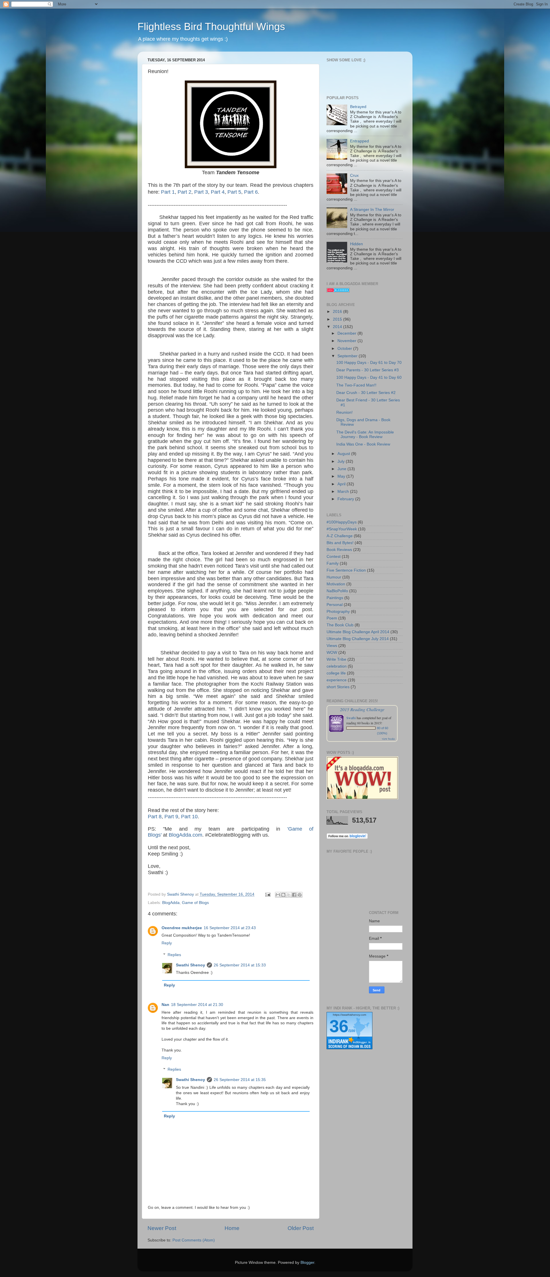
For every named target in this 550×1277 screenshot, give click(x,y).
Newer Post (162, 1228)
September (348, 356)
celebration (337, 666)
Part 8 (155, 816)
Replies (174, 955)
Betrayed (358, 107)
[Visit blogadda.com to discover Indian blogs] (338, 291)
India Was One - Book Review (363, 444)
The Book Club (340, 625)
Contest (334, 556)
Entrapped (359, 141)
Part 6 (251, 192)
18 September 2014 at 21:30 (197, 1005)
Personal (335, 605)
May (341, 476)
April (342, 484)
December (347, 333)
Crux (354, 175)
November (347, 341)
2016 (338, 311)
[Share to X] (289, 895)
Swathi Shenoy (190, 965)
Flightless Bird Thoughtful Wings (211, 26)
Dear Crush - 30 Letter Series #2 (366, 393)
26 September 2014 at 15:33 (240, 965)
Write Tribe (336, 659)
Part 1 (168, 192)
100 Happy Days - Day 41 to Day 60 (369, 377)
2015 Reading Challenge (362, 709)
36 (338, 1026)
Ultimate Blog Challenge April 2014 (358, 632)
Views (332, 646)
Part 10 (189, 816)
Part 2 (184, 192)
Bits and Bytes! (340, 543)
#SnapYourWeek (342, 529)
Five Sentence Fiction (346, 570)
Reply (167, 943)
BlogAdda (171, 903)
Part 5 (234, 192)
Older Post (301, 1228)
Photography (338, 611)
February (346, 499)
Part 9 (171, 816)
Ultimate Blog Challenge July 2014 (358, 639)
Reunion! (344, 412)
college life (336, 673)
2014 (338, 327)
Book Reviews (339, 550)
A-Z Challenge (340, 536)
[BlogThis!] (283, 895)
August (344, 454)
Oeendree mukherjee (182, 928)
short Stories (338, 687)
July (341, 461)
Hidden (356, 244)
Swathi (351, 717)
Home (232, 1228)
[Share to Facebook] (294, 895)
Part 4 (218, 192)
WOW (332, 652)
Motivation (336, 584)
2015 (338, 319)
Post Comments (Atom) (193, 1240)
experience (337, 680)
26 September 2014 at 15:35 (240, 1080)
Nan (165, 1005)
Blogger (307, 1262)
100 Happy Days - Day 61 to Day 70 (369, 362)
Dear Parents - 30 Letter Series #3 (367, 370)
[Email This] (278, 895)
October (345, 348)
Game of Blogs (195, 903)
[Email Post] (267, 894)
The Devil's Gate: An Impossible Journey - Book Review (365, 434)
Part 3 (201, 192)
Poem (332, 618)
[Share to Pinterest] (299, 895)
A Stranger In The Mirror (372, 209)
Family (333, 563)
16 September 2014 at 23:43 (230, 928)
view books (388, 739)
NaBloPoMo (337, 591)
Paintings (335, 598)
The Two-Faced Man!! (356, 385)
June (342, 469)
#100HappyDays (342, 522)
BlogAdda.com (185, 835)
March (343, 491)
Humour (334, 577)
